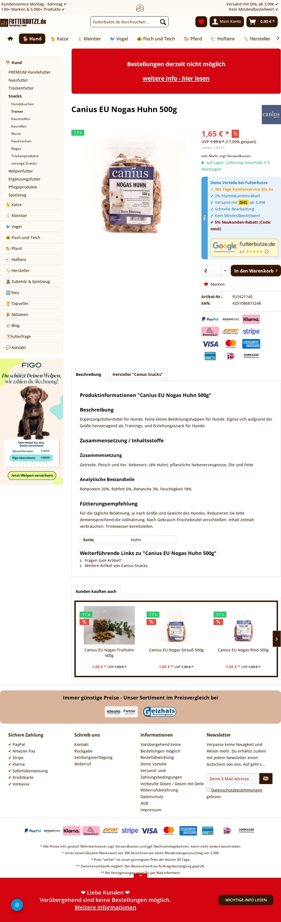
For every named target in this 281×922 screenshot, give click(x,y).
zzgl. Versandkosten (235, 156)
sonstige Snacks (24, 163)
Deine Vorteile (153, 764)
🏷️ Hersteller (18, 270)
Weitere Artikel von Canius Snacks (116, 565)
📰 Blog (12, 325)
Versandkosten (127, 846)
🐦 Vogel (14, 226)
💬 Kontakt (16, 347)
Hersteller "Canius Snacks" (138, 374)
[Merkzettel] (201, 21)
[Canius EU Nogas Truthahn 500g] (109, 625)
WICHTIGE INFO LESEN (246, 899)
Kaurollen (19, 126)
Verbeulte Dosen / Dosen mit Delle (172, 783)
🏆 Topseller (17, 303)
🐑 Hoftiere (16, 259)
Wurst (16, 133)
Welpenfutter (21, 171)
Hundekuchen (22, 104)
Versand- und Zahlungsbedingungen (161, 774)
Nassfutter (18, 80)
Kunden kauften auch (96, 591)
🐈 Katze (14, 204)
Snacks (15, 96)
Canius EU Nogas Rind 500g (243, 649)
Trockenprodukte (25, 156)
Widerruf (82, 764)
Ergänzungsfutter (25, 179)
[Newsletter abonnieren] (265, 778)
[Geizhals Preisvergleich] (159, 712)
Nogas (16, 148)
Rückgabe (83, 751)
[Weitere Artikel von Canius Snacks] (271, 114)
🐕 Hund (14, 62)
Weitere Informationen (105, 907)
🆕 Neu (12, 292)
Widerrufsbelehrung (159, 790)
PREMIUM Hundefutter (29, 72)
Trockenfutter (21, 88)
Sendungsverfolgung (93, 757)
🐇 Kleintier (16, 215)
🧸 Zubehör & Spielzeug (28, 281)
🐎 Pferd (14, 248)
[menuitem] (129, 21)
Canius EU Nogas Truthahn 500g (109, 652)
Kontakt (81, 744)
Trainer (17, 111)
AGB (144, 803)
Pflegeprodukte (23, 187)
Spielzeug (17, 195)
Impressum (150, 809)
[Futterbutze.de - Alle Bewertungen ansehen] (244, 247)
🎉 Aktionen (17, 314)
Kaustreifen (20, 118)
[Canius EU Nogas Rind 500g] (243, 625)
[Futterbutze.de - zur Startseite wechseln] (23, 23)
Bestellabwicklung (157, 757)
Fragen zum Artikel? (102, 560)
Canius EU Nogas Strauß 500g (176, 649)
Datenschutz (152, 796)
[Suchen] (163, 21)
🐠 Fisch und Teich (23, 237)
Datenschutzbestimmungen (236, 790)
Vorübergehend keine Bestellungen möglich (160, 748)
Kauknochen (21, 141)
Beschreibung (88, 374)
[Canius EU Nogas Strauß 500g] (176, 625)
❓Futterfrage (18, 336)
